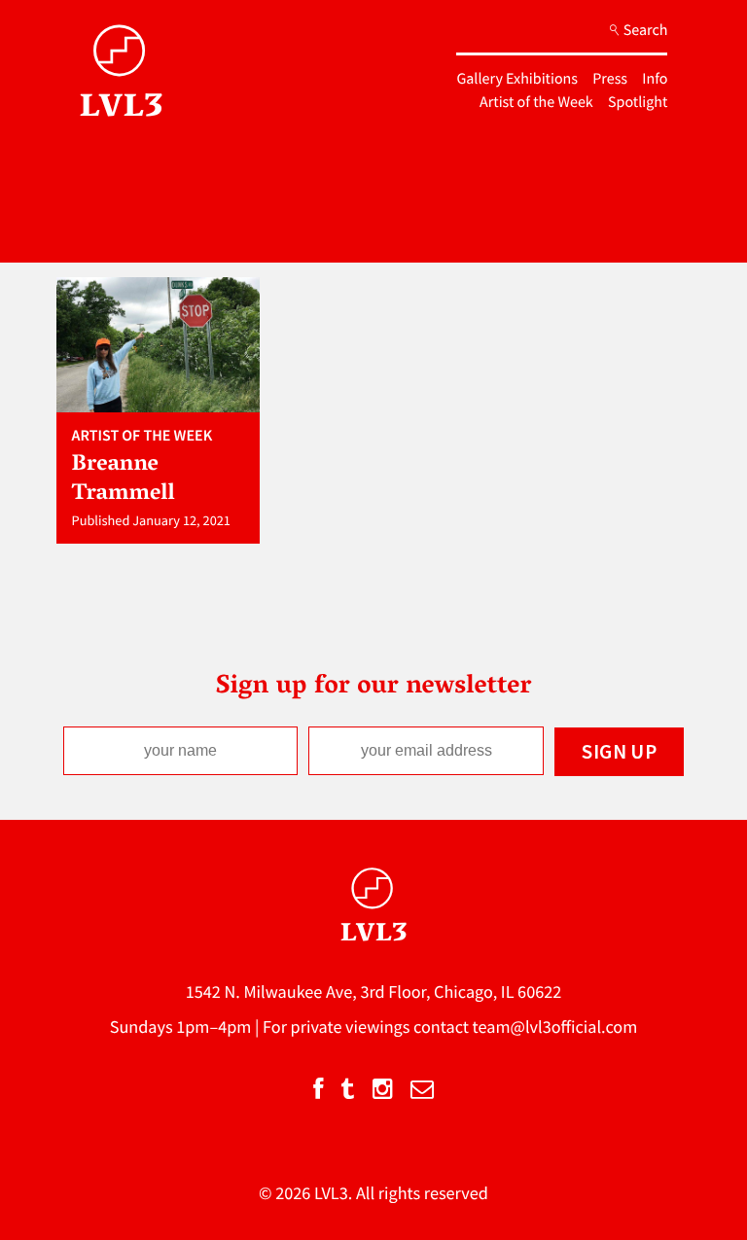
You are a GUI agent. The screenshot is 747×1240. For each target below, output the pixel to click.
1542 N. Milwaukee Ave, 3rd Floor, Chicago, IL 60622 (374, 991)
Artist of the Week (536, 102)
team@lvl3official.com (555, 1026)
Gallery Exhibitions (517, 79)
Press (609, 79)
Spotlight (637, 102)
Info (654, 79)
